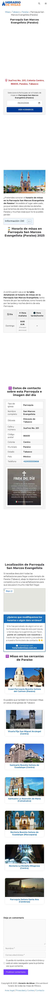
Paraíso (25, 12)
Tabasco (16, 12)
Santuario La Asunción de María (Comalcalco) (24, 800)
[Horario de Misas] (11, 3)
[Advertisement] (24, 50)
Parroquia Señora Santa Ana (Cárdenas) (24, 900)
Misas (7, 12)
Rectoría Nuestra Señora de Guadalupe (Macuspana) (24, 833)
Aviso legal (9, 990)
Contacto (40, 990)
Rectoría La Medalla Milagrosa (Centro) (24, 867)
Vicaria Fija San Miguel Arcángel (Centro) (24, 732)
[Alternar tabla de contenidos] (28, 221)
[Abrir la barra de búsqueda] (39, 3)
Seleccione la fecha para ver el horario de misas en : (24, 95)
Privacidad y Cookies (25, 990)
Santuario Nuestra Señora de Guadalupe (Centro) (24, 766)
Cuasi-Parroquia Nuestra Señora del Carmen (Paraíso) (24, 690)
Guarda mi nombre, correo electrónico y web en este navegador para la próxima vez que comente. (25, 963)
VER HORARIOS (25, 109)
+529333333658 (31, 461)
